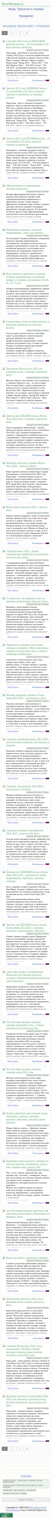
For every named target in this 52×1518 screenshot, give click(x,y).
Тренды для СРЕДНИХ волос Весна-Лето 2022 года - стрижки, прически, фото (26, 418)
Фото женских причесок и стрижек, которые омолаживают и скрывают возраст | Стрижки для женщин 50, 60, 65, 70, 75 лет (27, 278)
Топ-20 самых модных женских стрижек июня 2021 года (23, 1071)
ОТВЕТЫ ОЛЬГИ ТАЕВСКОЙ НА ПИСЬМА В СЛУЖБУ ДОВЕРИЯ (23, 1486)
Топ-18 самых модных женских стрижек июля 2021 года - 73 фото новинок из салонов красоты (25, 1024)
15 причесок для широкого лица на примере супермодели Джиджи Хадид (27, 600)
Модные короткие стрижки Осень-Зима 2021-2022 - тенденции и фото (26, 696)
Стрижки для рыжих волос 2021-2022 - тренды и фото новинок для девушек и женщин (28, 742)
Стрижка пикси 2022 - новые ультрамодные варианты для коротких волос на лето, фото (27, 554)
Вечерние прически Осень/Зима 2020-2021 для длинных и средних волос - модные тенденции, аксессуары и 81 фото (27, 1401)
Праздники (26, 15)
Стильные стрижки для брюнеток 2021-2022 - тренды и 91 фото (24, 832)
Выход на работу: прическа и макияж (27, 1257)
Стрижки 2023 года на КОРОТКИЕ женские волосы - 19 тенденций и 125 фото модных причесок (27, 43)
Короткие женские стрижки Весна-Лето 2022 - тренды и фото (25, 464)
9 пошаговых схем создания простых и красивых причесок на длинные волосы (28, 324)
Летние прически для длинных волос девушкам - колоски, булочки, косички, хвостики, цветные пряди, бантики (27, 1118)
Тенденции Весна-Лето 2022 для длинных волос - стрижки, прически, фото (27, 371)
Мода (12, 9)
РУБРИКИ (26, 1476)
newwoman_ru (38, 1250)
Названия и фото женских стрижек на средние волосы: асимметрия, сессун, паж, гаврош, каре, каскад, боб (27, 1163)
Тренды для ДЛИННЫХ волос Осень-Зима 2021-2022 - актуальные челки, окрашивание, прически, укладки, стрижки (27, 876)
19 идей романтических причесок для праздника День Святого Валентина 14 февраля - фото (28, 1213)
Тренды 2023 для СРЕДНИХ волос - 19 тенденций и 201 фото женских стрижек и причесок (28, 141)
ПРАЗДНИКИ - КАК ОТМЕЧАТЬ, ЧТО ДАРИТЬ (19, 1490)
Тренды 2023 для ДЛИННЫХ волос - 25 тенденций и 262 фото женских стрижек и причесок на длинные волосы (27, 93)
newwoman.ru (38, 1338)
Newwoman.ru (38, 1153)
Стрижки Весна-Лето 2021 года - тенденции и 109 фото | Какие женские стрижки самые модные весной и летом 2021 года (24, 1350)
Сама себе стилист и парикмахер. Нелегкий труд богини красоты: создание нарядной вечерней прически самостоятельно (28, 976)
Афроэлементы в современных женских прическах (23, 187)
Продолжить (13, 80)
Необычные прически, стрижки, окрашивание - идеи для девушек (24, 231)
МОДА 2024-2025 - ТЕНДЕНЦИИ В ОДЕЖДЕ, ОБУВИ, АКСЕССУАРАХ (22, 1481)
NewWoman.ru (13, 4)
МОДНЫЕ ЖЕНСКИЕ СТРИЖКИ (38, 50)
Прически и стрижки (30, 9)
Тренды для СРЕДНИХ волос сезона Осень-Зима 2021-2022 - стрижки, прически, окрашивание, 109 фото (26, 927)
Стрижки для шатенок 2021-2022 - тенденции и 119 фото (25, 788)
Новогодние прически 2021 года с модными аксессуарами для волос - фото (25, 1301)
